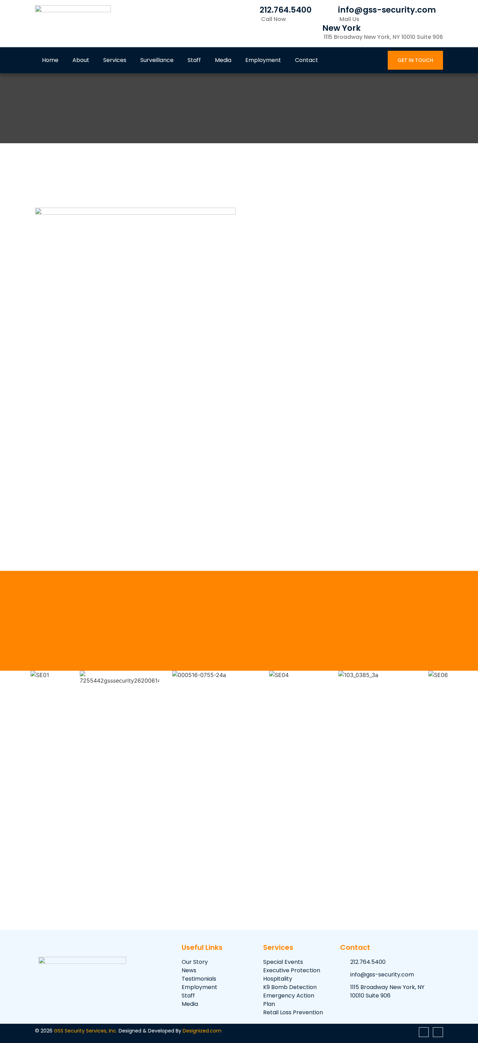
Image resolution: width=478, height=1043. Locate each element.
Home (50, 60)
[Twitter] (438, 1032)
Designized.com (202, 1030)
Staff (194, 60)
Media (223, 60)
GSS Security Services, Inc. (85, 1030)
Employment (263, 60)
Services (114, 60)
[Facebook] (424, 1032)
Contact (306, 60)
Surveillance (157, 60)
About (80, 60)
